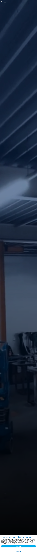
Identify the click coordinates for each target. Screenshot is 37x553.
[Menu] (35, 2)
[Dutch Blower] (3, 1)
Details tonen (18, 551)
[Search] (32, 2)
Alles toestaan (18, 546)
